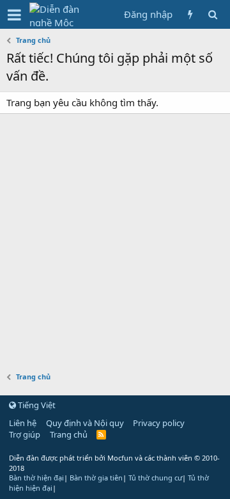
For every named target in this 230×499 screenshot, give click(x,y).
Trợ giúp (24, 434)
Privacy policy (159, 423)
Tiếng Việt (36, 405)
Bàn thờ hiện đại (36, 477)
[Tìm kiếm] (212, 14)
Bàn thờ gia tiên (96, 477)
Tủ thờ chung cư (155, 477)
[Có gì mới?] (190, 14)
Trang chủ (69, 434)
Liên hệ (22, 423)
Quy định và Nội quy (85, 423)
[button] (14, 15)
